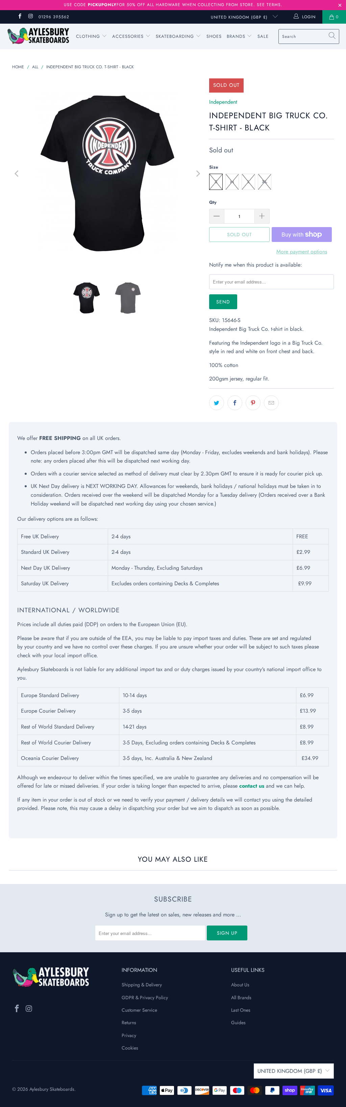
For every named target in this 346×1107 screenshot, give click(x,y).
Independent (223, 102)
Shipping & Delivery (142, 984)
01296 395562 (54, 17)
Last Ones (240, 1010)
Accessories (128, 36)
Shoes (214, 36)
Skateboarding (175, 36)
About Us (240, 984)
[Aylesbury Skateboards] (38, 36)
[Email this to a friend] (271, 402)
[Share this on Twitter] (216, 402)
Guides (238, 1022)
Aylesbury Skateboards (51, 1089)
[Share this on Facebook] (234, 402)
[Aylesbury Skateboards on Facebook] (19, 17)
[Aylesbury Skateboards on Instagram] (30, 17)
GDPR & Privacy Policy (145, 997)
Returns (129, 1022)
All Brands (241, 997)
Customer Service (139, 1010)
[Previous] (17, 173)
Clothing (89, 36)
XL (264, 181)
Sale (263, 36)
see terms (269, 5)
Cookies (130, 1047)
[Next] (197, 173)
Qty (213, 202)
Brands (236, 36)
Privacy (129, 1035)
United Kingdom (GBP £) (240, 17)
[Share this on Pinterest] (253, 402)
